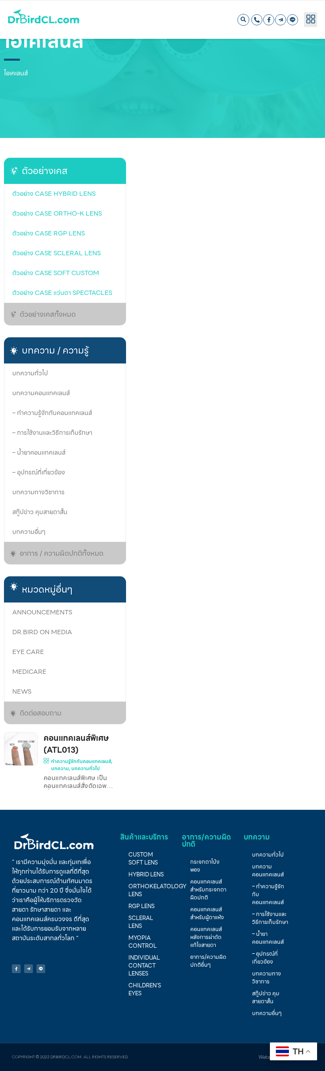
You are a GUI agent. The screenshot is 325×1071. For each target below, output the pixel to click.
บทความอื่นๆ (29, 532)
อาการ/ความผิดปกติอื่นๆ (208, 960)
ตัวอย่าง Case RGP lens (48, 233)
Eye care (28, 652)
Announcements (42, 612)
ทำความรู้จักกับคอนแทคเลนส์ (81, 761)
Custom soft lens (143, 858)
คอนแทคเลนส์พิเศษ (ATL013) (76, 744)
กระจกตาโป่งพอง (205, 865)
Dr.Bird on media (42, 632)
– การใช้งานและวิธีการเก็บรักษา (52, 433)
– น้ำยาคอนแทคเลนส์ (38, 452)
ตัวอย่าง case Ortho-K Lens (57, 213)
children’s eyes (144, 989)
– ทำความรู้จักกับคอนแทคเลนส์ (52, 413)
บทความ (60, 768)
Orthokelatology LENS (151, 890)
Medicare (29, 672)
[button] (243, 20)
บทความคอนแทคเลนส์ (41, 393)
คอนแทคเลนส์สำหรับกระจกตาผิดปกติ (208, 889)
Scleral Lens (140, 922)
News (21, 691)
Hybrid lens (146, 874)
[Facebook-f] (268, 19)
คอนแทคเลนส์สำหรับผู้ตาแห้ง (207, 913)
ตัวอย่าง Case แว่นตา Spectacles (62, 293)
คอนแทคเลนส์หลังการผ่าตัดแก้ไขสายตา (206, 937)
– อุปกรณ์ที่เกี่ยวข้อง (38, 472)
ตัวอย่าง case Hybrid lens (54, 194)
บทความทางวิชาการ (38, 492)
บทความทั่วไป (30, 373)
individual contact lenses (144, 965)
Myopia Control (142, 941)
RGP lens (141, 906)
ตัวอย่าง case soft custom (55, 273)
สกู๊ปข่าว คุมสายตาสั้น (39, 512)
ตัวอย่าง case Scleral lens (56, 253)
